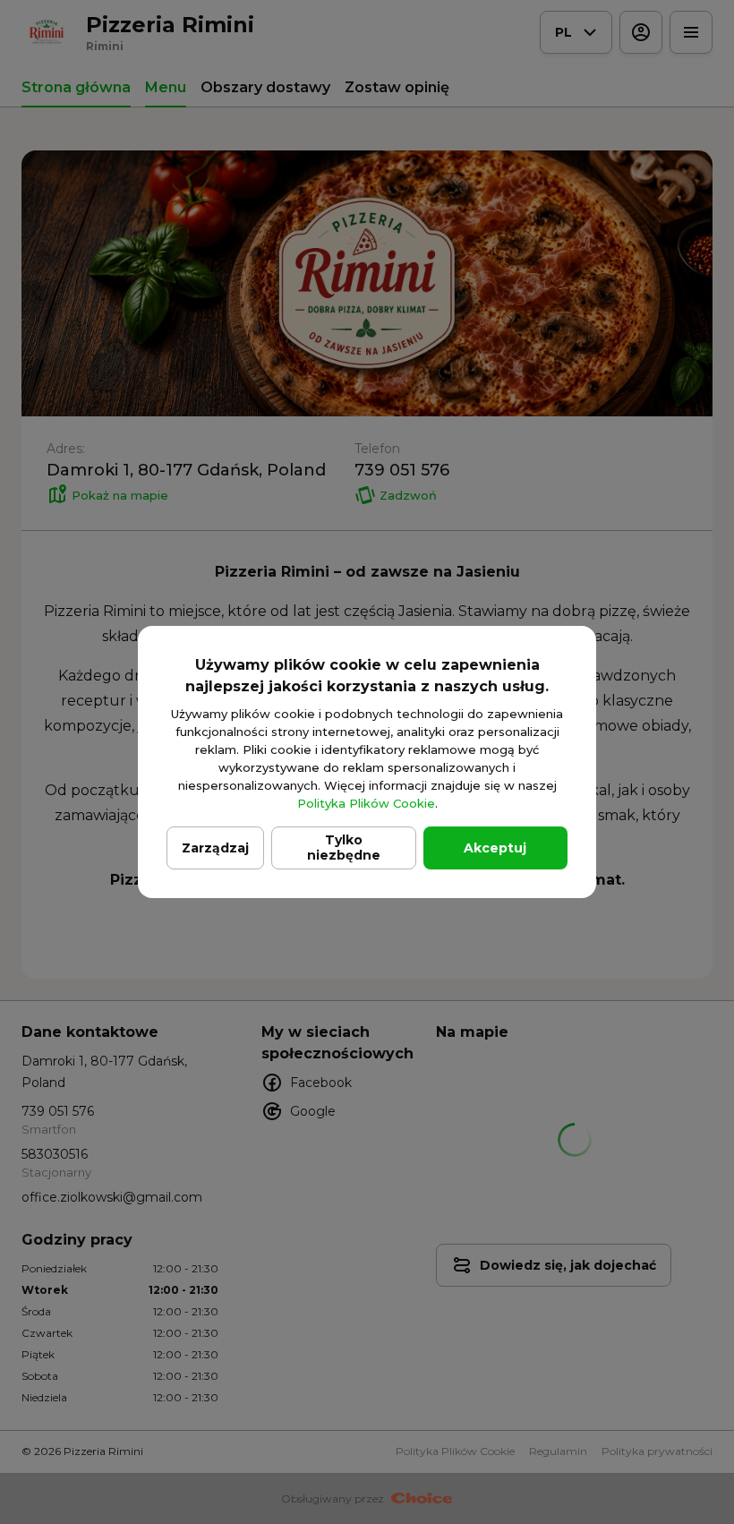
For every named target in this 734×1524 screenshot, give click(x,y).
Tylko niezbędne (343, 847)
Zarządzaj (215, 848)
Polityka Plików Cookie (366, 803)
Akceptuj (495, 848)
